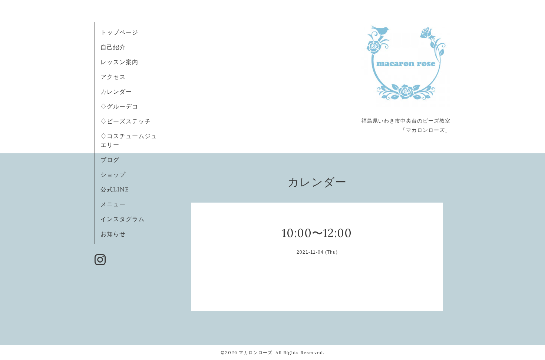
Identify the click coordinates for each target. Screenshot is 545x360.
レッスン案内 (119, 62)
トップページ (119, 32)
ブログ (109, 159)
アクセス (113, 76)
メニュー (113, 204)
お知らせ (113, 233)
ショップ (113, 174)
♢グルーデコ (119, 106)
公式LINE (114, 189)
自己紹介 (113, 47)
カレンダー (116, 91)
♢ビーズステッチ (125, 121)
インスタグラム (122, 219)
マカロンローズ (255, 352)
